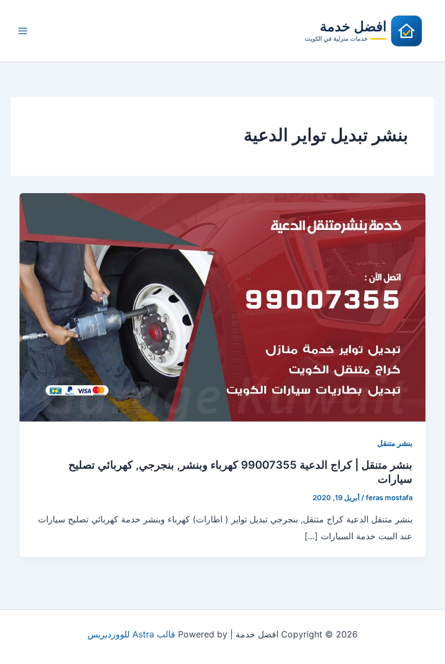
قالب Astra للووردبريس (131, 634)
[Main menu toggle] (23, 31)
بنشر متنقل (394, 443)
